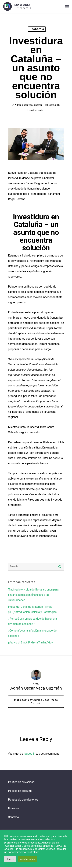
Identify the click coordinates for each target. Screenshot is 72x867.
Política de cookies (20, 790)
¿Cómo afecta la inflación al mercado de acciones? (32, 633)
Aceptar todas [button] (27, 859)
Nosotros (14, 808)
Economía (37, 29)
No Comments (36, 110)
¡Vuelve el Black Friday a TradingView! (31, 642)
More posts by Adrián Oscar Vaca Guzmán (36, 702)
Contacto (13, 817)
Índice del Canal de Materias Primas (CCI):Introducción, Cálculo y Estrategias (32, 609)
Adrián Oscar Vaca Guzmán (28, 105)
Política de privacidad (21, 782)
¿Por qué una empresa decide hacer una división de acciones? (32, 621)
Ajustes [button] (10, 859)
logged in (29, 753)
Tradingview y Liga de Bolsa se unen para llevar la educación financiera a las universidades (33, 595)
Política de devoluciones (23, 799)
